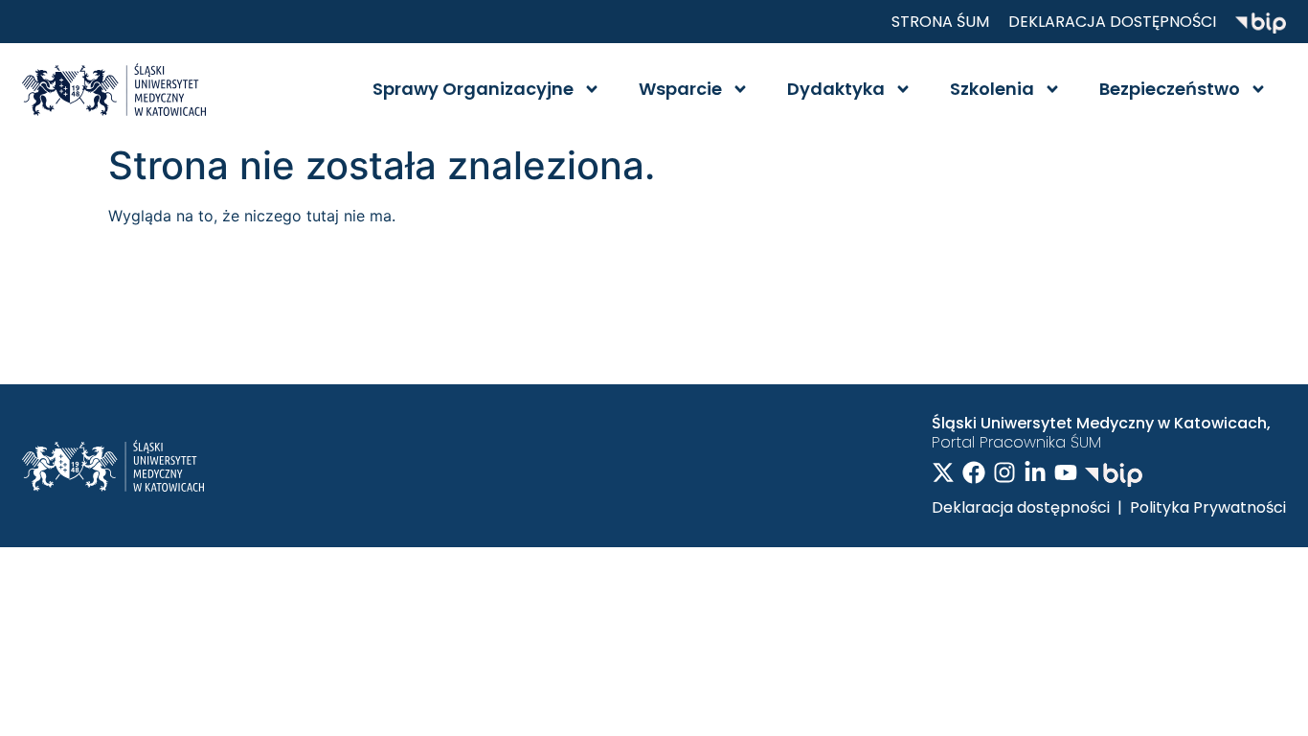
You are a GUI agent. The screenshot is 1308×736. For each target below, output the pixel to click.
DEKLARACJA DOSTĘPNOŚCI (1112, 22)
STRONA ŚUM (940, 22)
